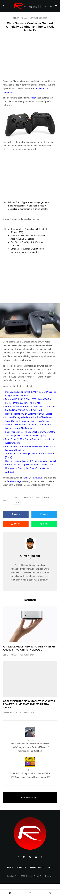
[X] (24, 857)
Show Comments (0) (29, 798)
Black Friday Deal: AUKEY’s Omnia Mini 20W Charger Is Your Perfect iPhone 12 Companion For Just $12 (30, 745)
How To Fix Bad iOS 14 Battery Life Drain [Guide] (28, 414)
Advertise (21, 867)
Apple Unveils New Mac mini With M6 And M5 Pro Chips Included (29, 648)
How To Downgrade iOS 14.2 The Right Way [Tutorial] (30, 461)
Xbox (17, 502)
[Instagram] (30, 857)
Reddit (33, 97)
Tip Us (50, 867)
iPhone (47, 497)
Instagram (37, 477)
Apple (17, 497)
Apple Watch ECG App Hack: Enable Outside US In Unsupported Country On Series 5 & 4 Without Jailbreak (29, 468)
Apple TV (28, 497)
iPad (37, 497)
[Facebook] (18, 857)
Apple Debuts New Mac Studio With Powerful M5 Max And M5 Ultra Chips (29, 704)
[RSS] (42, 857)
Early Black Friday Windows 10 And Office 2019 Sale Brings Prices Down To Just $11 (30, 773)
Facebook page (14, 481)
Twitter (26, 477)
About (10, 867)
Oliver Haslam (20, 18)
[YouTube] (36, 857)
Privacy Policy (37, 867)
